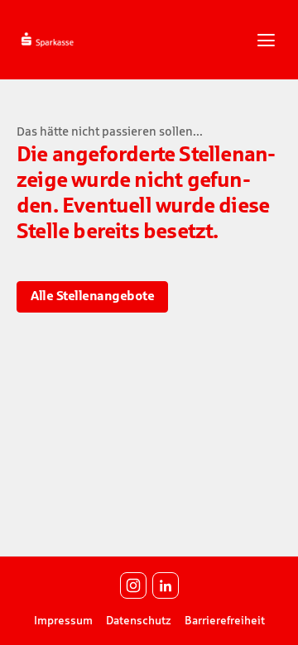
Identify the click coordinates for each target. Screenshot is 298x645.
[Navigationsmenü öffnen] (266, 40)
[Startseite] (73, 38)
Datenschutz (138, 620)
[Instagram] (133, 585)
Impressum (63, 620)
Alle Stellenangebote (92, 296)
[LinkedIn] (165, 585)
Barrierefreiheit (225, 620)
